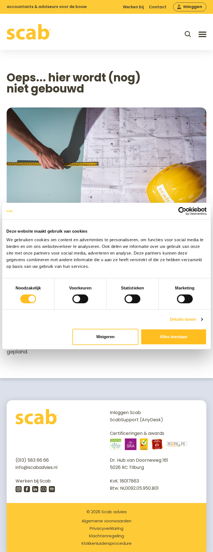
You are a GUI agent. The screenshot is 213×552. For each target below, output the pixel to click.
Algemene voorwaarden (106, 521)
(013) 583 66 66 (32, 460)
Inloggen (192, 6)
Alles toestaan (173, 336)
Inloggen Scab (125, 412)
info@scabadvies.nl (36, 467)
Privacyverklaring (106, 528)
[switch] (80, 298)
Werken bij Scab (33, 481)
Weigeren (105, 336)
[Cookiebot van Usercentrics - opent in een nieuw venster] (182, 211)
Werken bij (133, 7)
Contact (157, 7)
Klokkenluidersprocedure (107, 543)
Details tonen (183, 319)
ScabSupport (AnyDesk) (136, 420)
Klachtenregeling (106, 536)
